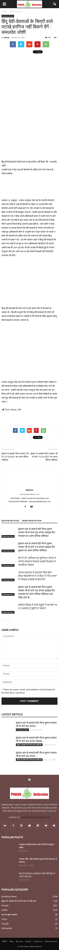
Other (4, 919)
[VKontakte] (46, 826)
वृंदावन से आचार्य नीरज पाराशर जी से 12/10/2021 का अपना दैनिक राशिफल (15, 456)
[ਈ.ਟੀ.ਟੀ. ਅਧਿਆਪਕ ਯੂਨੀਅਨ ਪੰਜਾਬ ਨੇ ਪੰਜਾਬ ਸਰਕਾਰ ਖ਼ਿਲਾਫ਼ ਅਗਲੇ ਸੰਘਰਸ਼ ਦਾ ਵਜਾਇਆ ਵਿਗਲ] (9, 561)
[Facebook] (26, 507)
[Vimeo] (38, 826)
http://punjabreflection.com (29, 494)
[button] (55, 4)
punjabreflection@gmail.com (35, 817)
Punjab (5, 905)
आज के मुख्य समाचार (9, 914)
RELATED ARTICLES (10, 521)
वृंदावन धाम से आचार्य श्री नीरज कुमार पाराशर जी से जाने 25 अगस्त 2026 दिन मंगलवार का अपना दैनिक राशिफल (36, 532)
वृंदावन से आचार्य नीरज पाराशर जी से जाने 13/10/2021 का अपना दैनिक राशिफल (44, 456)
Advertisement (51, 941)
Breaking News (7, 16)
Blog (11, 941)
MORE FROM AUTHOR (31, 521)
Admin (6, 37)
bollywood (7, 928)
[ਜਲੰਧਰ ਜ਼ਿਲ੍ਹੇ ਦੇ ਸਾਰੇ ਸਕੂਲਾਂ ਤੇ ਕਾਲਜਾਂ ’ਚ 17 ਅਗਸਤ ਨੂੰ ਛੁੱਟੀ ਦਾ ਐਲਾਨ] (9, 608)
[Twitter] (29, 826)
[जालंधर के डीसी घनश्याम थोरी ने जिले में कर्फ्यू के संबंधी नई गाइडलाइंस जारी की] (9, 848)
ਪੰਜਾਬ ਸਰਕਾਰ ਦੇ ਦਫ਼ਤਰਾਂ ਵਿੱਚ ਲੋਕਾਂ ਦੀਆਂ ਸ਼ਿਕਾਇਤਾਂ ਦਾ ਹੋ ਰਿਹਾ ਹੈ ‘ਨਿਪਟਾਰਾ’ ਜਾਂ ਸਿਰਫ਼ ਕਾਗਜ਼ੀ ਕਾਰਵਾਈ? (37, 576)
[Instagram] (21, 826)
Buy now (19, 941)
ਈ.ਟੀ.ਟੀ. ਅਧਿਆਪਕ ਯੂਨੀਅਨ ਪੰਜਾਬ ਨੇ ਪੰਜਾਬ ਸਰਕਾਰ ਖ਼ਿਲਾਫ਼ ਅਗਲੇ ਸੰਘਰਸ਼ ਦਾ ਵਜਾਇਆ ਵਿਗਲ (37, 561)
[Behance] (5, 826)
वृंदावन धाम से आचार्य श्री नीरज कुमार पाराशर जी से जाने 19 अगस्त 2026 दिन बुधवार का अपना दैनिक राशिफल (36, 547)
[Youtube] (32, 507)
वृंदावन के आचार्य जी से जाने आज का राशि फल (29, 745)
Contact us (37, 941)
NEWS (5, 910)
